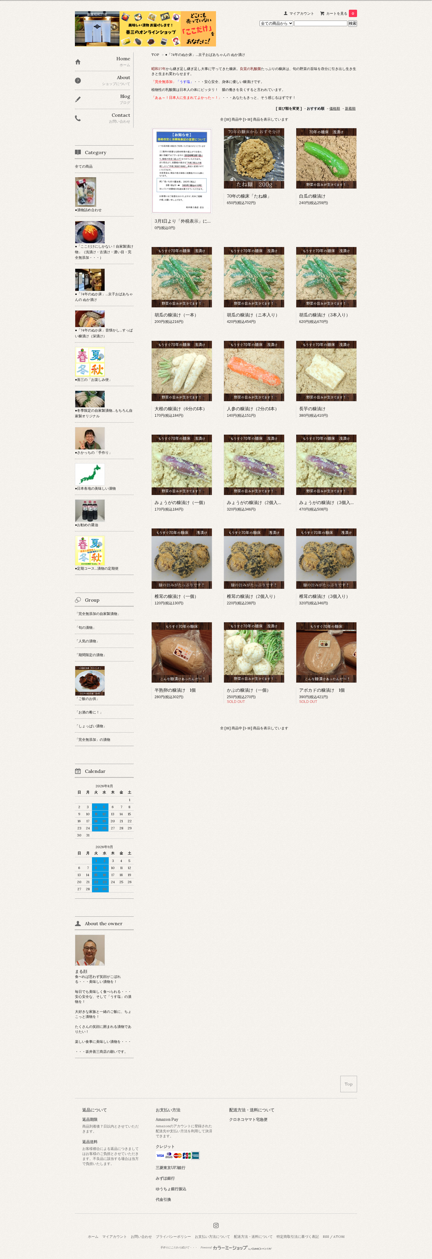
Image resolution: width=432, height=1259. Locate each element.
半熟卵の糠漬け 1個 (175, 690)
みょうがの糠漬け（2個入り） (257, 502)
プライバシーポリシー (173, 1236)
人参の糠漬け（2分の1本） (253, 408)
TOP (155, 54)
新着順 (350, 108)
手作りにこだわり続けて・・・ (178, 1247)
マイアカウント (301, 13)
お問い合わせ (141, 1236)
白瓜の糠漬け (312, 196)
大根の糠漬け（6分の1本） (181, 408)
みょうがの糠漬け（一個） (181, 502)
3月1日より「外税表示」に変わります (192, 221)
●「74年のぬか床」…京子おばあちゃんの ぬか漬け (205, 54)
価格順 (334, 108)
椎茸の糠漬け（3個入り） (324, 596)
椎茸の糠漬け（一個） (177, 596)
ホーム (93, 1236)
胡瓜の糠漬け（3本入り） (324, 315)
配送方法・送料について (253, 1236)
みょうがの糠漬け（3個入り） (329, 502)
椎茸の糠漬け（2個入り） (252, 596)
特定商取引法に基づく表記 (298, 1236)
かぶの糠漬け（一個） (249, 690)
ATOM (338, 1236)
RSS (326, 1236)
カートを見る (340, 13)
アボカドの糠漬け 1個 (322, 690)
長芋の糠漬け (312, 408)
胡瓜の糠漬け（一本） (177, 315)
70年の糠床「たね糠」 (249, 196)
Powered (206, 1247)
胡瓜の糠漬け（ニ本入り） (253, 315)
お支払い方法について (212, 1236)
